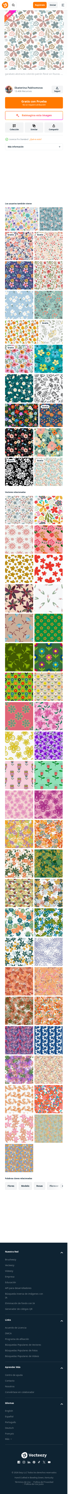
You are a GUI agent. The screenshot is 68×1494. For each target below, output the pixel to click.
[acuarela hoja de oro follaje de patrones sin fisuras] (16, 444)
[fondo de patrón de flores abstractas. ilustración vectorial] (19, 275)
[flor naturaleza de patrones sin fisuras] (19, 678)
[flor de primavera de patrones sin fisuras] (16, 243)
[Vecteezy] (5, 5)
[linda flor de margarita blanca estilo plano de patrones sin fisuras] (19, 506)
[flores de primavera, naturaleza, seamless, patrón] (19, 393)
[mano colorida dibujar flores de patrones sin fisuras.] (19, 305)
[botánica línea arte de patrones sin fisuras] (19, 536)
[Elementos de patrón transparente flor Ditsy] (21, 562)
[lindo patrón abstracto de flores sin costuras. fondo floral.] (19, 893)
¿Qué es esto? (36, 139)
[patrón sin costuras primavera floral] (19, 619)
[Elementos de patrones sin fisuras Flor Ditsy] (21, 219)
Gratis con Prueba (34, 102)
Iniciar (53, 5)
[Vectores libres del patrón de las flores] (21, 420)
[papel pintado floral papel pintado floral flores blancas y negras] (19, 648)
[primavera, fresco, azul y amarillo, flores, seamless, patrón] (19, 477)
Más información (16, 146)
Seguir (57, 91)
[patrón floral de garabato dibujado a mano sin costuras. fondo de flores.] (19, 1187)
